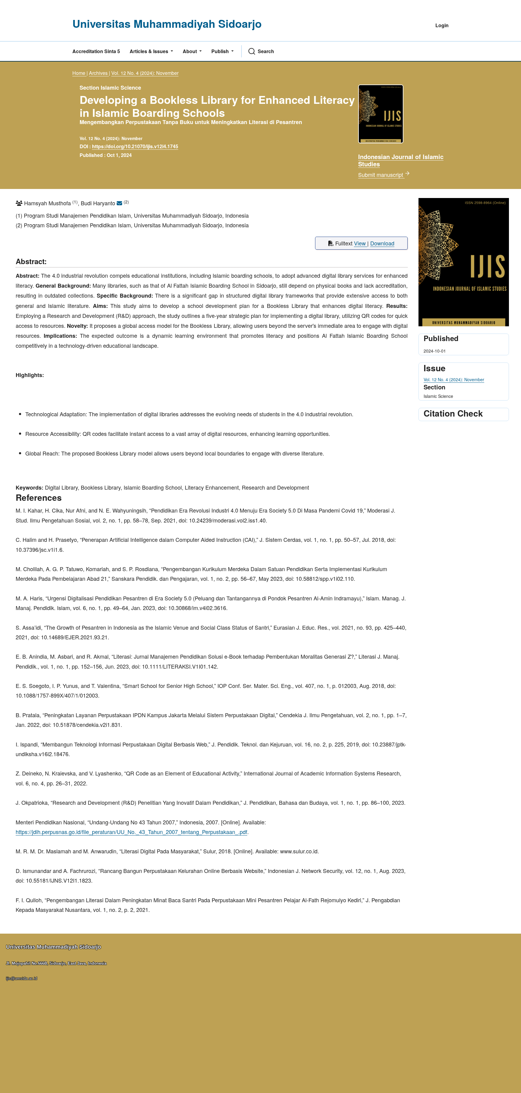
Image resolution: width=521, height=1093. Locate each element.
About (190, 51)
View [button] (360, 243)
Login (442, 25)
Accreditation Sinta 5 (96, 51)
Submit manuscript (381, 174)
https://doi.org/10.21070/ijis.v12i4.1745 (135, 146)
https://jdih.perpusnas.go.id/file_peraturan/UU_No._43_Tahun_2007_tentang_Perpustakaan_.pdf (131, 832)
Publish (220, 51)
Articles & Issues (149, 51)
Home (79, 72)
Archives (99, 72)
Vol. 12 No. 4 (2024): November (144, 72)
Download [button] (382, 243)
